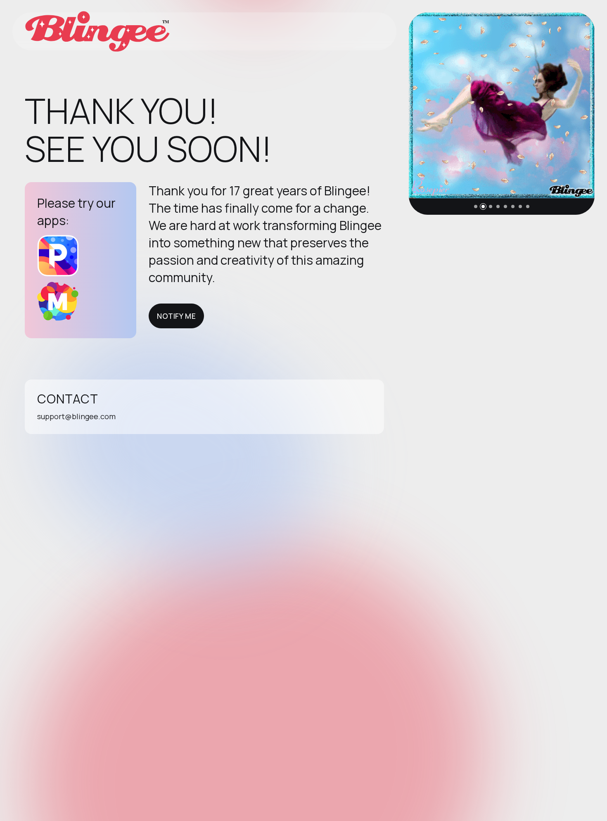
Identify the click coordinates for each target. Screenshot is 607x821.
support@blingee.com (76, 416)
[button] (475, 206)
